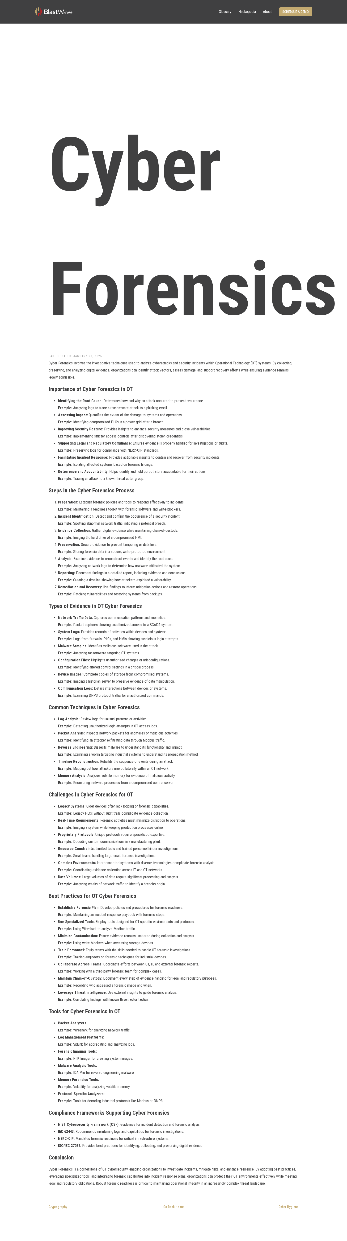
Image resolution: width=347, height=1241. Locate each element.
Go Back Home (173, 1207)
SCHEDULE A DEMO (295, 12)
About (267, 11)
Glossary (225, 11)
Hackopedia (247, 11)
